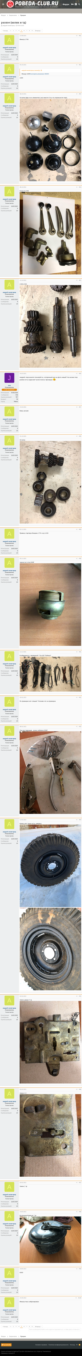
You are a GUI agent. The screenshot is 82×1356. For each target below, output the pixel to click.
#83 (80, 94)
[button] (3, 4)
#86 (80, 373)
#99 (80, 1269)
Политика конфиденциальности (58, 1345)
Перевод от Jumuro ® (8, 1353)
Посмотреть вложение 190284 (39, 74)
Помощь (72, 1345)
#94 (80, 820)
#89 (80, 529)
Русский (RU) (7, 1345)
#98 (80, 1211)
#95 (80, 996)
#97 (80, 1182)
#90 (80, 558)
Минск (16, 401)
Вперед (37, 31)
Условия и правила (41, 1345)
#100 (79, 1298)
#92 (80, 697)
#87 (80, 407)
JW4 (9, 385)
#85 (80, 280)
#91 (80, 652)
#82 (80, 65)
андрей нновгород (9, 25)
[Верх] (77, 1344)
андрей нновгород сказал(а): (31, 70)
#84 (80, 187)
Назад (5, 31)
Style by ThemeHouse (44, 1351)
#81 (80, 35)
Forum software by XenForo (18, 1351)
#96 (80, 1089)
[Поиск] (79, 4)
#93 (80, 726)
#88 (80, 436)
